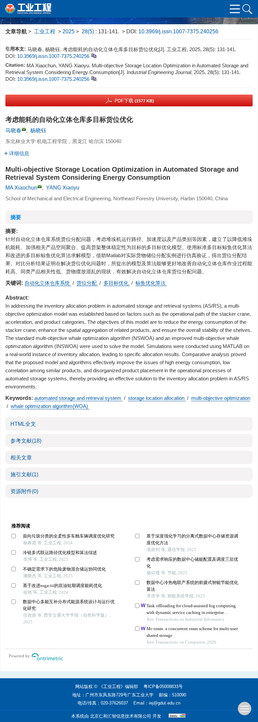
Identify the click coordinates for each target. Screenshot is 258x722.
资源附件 (24, 491)
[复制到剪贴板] (93, 55)
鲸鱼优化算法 (151, 283)
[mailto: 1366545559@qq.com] (39, 186)
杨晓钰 (38, 130)
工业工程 (44, 31)
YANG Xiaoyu (62, 188)
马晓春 (13, 130)
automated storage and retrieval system (78, 398)
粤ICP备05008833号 (163, 686)
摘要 (15, 217)
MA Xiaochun (21, 188)
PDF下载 (134, 100)
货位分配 (87, 283)
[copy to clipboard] (93, 78)
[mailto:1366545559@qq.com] (24, 129)
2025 (68, 31)
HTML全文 (23, 424)
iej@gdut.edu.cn (164, 703)
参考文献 (25, 441)
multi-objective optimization (220, 398)
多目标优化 (116, 283)
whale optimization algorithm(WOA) (50, 406)
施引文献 (24, 474)
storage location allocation (157, 398)
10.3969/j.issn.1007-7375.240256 (178, 31)
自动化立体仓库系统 (48, 283)
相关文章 (21, 457)
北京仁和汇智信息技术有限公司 (120, 716)
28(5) (88, 31)
